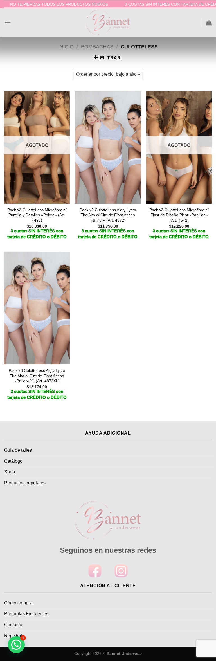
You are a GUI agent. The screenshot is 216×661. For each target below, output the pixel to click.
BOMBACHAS (97, 47)
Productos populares (25, 482)
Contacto (13, 624)
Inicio (66, 47)
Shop (9, 471)
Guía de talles (18, 450)
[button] (16, 644)
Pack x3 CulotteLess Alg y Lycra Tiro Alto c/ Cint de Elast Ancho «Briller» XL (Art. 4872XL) (37, 375)
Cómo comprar (19, 603)
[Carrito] (209, 22)
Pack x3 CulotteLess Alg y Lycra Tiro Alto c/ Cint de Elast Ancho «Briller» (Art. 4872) (108, 215)
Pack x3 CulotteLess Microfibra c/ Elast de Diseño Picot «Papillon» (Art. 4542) (179, 215)
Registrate (14, 635)
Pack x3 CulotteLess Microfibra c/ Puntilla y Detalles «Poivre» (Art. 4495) (37, 215)
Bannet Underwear (124, 653)
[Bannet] (108, 22)
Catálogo (13, 461)
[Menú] (7, 22)
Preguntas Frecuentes (26, 613)
